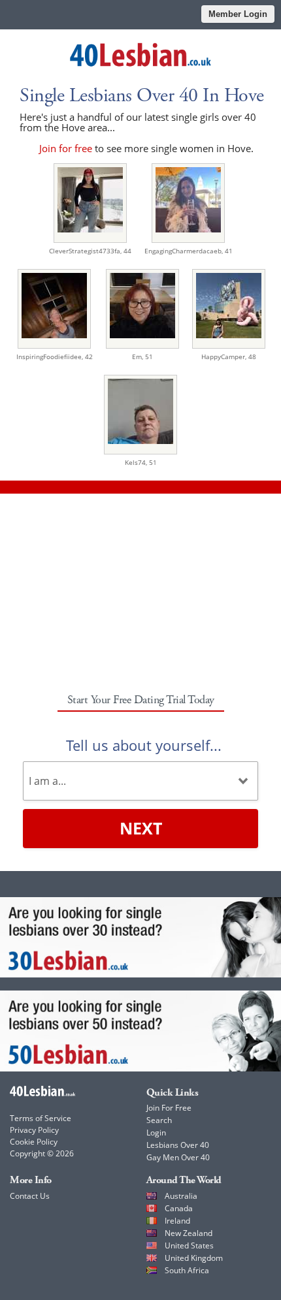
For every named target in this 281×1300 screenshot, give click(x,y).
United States (189, 1245)
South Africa (187, 1270)
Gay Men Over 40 (178, 1157)
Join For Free (168, 1107)
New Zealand (188, 1233)
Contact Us (30, 1195)
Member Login (237, 14)
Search (159, 1120)
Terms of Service (40, 1118)
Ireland (177, 1220)
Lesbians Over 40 (177, 1144)
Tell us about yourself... (144, 745)
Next (141, 828)
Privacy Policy (34, 1129)
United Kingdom (194, 1257)
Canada (179, 1208)
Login (156, 1132)
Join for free (65, 148)
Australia (181, 1195)
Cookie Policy (34, 1141)
